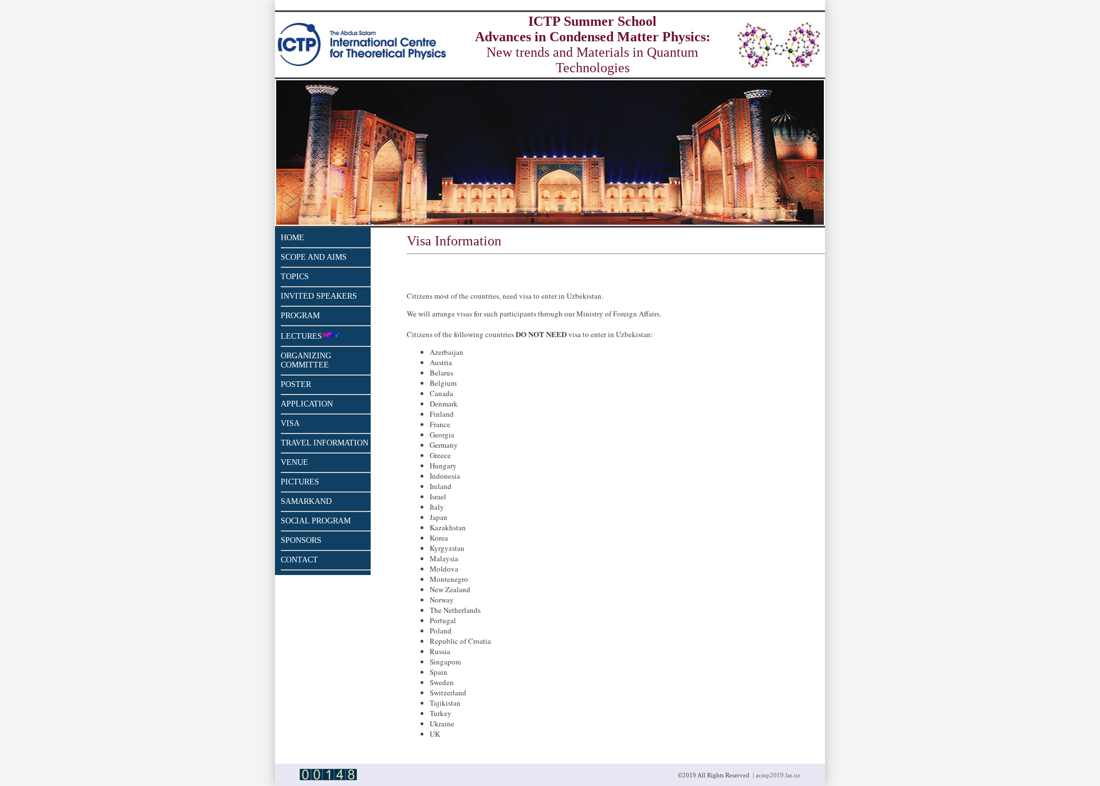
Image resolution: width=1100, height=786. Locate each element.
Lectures (301, 336)
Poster (296, 384)
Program (300, 315)
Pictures (300, 482)
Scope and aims (314, 257)
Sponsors (301, 540)
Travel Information (324, 443)
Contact (299, 560)
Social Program (316, 521)
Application (307, 404)
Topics (295, 276)
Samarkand (306, 501)
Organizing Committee (306, 360)
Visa (290, 423)
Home (292, 237)
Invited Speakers (319, 296)
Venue (294, 462)
